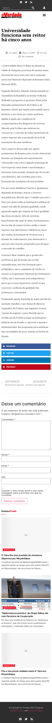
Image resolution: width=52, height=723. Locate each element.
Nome (5, 455)
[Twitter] (26, 2)
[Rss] (31, 2)
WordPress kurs (17, 710)
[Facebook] (21, 2)
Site (3, 477)
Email (5, 466)
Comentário (8, 419)
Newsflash (9, 550)
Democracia (9, 608)
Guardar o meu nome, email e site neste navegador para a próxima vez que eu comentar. (22, 493)
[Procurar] (33, 8)
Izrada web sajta (35, 710)
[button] (44, 15)
